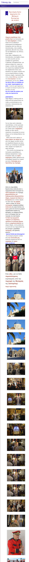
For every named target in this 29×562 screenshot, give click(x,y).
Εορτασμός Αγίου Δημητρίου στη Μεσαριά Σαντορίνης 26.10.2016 (15, 16)
